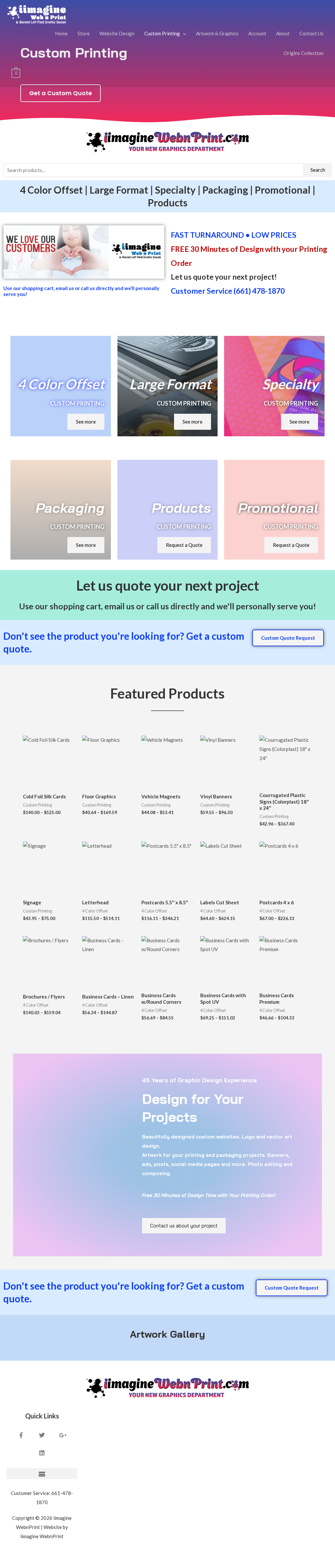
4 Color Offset (60, 384)
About (283, 33)
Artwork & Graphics (217, 33)
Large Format (170, 384)
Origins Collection (304, 53)
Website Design (116, 33)
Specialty (290, 384)
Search (317, 170)
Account (257, 33)
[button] (42, 1473)
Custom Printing (162, 33)
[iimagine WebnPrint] (37, 13)
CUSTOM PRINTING (77, 403)
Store (84, 33)
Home (61, 33)
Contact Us (311, 33)
